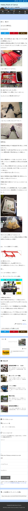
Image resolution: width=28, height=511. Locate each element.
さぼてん (24, 324)
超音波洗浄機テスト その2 (16, 365)
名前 (2, 458)
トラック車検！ (13, 385)
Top (3, 21)
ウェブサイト (4, 470)
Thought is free (22, 507)
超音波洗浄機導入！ (14, 406)
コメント (3, 439)
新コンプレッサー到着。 (15, 375)
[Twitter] (5, 33)
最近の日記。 (12, 396)
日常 (8, 21)
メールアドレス (4, 464)
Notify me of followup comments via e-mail (11, 455)
